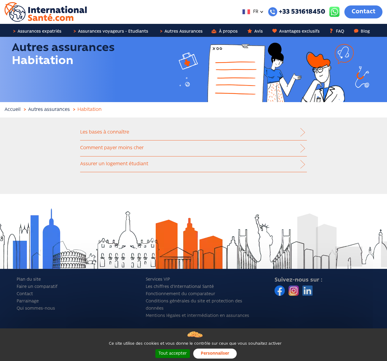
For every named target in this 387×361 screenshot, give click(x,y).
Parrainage (28, 301)
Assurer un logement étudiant (114, 164)
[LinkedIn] (307, 290)
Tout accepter (172, 353)
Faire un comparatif (37, 287)
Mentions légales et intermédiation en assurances (197, 316)
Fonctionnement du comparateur (180, 294)
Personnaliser (215, 353)
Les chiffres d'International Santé (180, 287)
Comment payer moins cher (112, 148)
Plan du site (29, 279)
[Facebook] (280, 290)
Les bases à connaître (104, 132)
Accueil (13, 109)
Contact (364, 12)
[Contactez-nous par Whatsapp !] (334, 12)
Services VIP (158, 279)
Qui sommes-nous (36, 308)
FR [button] (255, 11)
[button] (39, 30)
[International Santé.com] (46, 12)
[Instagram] (294, 290)
